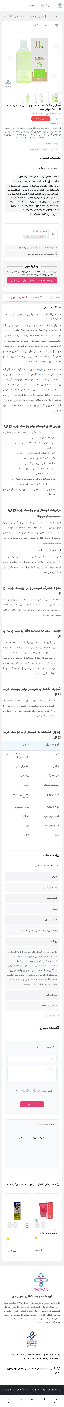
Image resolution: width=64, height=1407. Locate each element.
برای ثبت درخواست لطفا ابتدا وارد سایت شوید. (32, 280)
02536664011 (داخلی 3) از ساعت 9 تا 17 (42, 1358)
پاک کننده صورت (38, 149)
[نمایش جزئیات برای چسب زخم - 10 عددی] (18, 1211)
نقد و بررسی (52, 297)
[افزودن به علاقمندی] (37, 1225)
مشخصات (35, 297)
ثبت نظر (32, 1104)
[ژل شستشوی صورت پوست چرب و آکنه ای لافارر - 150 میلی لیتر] (46, 1211)
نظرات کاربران (17, 297)
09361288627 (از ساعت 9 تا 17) (25, 1354)
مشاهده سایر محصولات (35, 237)
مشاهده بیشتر (52, 1015)
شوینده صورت (35, 369)
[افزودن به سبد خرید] (27, 1225)
